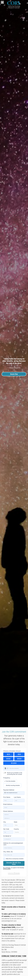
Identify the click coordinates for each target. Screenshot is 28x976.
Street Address (8, 811)
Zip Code (6, 829)
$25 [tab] (8, 754)
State (15, 822)
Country (16, 829)
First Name (6, 797)
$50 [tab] (19, 754)
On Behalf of (7, 836)
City (4, 822)
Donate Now (14, 374)
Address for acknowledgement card (13, 843)
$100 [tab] (8, 759)
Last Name (17, 797)
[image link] (14, 3)
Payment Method (8, 790)
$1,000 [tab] (14, 763)
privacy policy (6, 868)
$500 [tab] (19, 759)
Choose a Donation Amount (12, 751)
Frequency (6, 778)
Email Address (7, 804)
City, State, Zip (8, 851)
